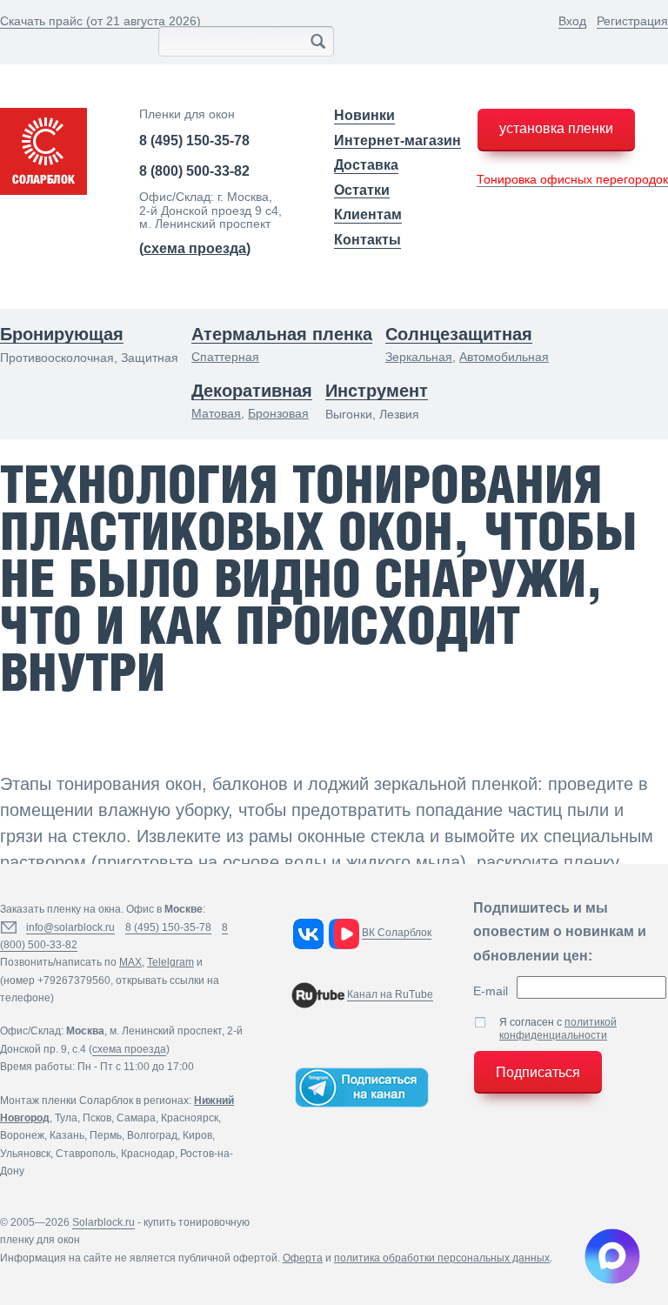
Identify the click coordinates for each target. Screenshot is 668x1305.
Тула (66, 1118)
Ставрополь (86, 1154)
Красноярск (189, 1118)
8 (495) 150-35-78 (194, 140)
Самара (136, 1118)
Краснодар (148, 1154)
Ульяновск (25, 1154)
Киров (197, 1135)
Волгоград (152, 1135)
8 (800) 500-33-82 (194, 171)
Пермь (106, 1135)
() (194, 248)
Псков (97, 1118)
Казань (67, 1135)
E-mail (490, 991)
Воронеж (22, 1135)
